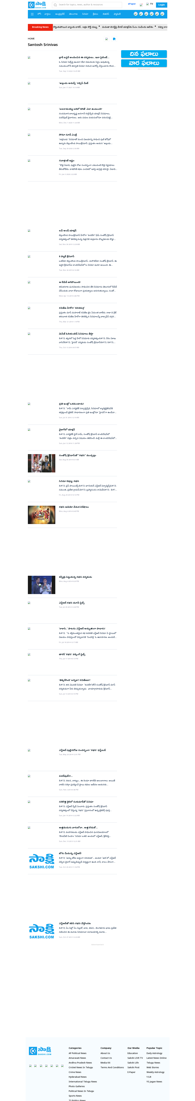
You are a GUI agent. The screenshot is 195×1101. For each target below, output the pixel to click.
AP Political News (77, 1053)
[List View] (114, 39)
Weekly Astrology (155, 1072)
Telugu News (153, 1063)
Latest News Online (157, 1058)
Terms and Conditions (112, 1067)
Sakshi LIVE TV (135, 1058)
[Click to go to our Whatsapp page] (141, 14)
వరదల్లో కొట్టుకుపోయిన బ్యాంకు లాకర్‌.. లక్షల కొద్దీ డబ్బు (57, 27)
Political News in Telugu (81, 1091)
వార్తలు (47, 14)
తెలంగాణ (73, 14)
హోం (39, 14)
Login (161, 5)
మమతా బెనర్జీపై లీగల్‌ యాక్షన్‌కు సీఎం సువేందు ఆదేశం (113, 27)
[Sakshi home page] (40, 1051)
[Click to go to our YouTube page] (157, 14)
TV (151, 4)
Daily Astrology (154, 1053)
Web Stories (153, 1067)
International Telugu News (83, 1082)
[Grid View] (106, 39)
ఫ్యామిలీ (117, 14)
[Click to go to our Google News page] (162, 14)
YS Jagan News (154, 1082)
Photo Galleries (77, 1086)
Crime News (75, 1072)
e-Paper (131, 1072)
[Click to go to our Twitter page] (146, 14)
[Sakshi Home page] (37, 5)
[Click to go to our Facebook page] (136, 14)
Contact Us (106, 1058)
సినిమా (85, 14)
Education (133, 1053)
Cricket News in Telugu (81, 1067)
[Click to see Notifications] (141, 5)
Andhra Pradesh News (80, 1063)
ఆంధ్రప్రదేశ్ (59, 14)
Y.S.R (149, 1077)
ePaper (132, 4)
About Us (105, 1053)
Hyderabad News (78, 1077)
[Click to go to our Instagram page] (152, 14)
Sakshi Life (133, 1063)
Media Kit (105, 1063)
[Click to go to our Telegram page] (57, 1066)
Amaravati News (77, 1058)
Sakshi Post (133, 1067)
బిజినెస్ (106, 14)
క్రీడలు (95, 14)
